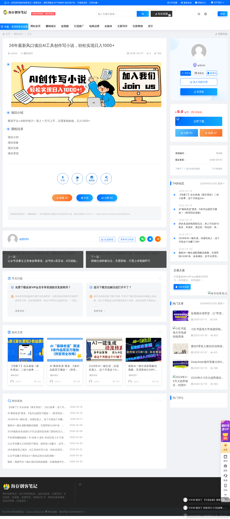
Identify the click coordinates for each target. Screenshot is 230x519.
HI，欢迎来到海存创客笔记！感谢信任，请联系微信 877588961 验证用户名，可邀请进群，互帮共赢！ (53, 2)
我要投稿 (222, 33)
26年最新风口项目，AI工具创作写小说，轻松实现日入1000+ (37, 449)
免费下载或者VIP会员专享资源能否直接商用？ (43, 287)
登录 (222, 13)
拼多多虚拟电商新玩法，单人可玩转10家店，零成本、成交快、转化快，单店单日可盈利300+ (199, 225)
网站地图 (52, 511)
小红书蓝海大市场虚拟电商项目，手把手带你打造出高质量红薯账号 (208, 329)
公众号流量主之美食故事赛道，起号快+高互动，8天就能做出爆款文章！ (43, 260)
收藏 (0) (63, 197)
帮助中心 (201, 2)
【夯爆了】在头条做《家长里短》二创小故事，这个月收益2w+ (24, 368)
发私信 (201, 73)
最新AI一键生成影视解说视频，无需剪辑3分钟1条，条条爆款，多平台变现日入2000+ (142, 368)
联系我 (200, 91)
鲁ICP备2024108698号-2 (72, 511)
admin (14, 53)
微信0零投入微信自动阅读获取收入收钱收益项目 (208, 346)
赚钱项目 (18, 33)
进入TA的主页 (200, 81)
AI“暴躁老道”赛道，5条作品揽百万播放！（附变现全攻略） (64, 368)
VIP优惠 (173, 2)
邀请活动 (187, 2)
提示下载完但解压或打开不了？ (113, 287)
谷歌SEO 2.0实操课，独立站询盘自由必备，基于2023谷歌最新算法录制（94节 (215, 505)
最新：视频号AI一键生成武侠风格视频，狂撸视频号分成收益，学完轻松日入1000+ (37, 461)
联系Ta (213, 73)
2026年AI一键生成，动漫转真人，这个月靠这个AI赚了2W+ (104, 368)
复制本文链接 (127, 239)
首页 (8, 33)
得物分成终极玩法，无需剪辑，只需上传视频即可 (120, 260)
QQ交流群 (184, 286)
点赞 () (108, 197)
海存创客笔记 (19, 214)
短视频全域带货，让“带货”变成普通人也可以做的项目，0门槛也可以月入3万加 (208, 313)
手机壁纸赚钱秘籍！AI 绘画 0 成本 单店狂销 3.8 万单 (36, 437)
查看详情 (19, 311)
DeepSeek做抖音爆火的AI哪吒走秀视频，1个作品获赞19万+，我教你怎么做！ (208, 361)
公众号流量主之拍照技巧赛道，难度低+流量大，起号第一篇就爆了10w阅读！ (37, 443)
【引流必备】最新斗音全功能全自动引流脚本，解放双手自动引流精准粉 (215, 498)
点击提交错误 (194, 168)
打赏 (86, 197)
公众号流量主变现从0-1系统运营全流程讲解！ (32, 455)
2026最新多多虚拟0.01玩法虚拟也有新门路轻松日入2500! (37, 431)
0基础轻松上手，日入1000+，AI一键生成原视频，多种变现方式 (215, 513)
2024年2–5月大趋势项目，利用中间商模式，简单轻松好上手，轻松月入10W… (208, 377)
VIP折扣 (198, 112)
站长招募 (162, 13)
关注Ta (187, 73)
